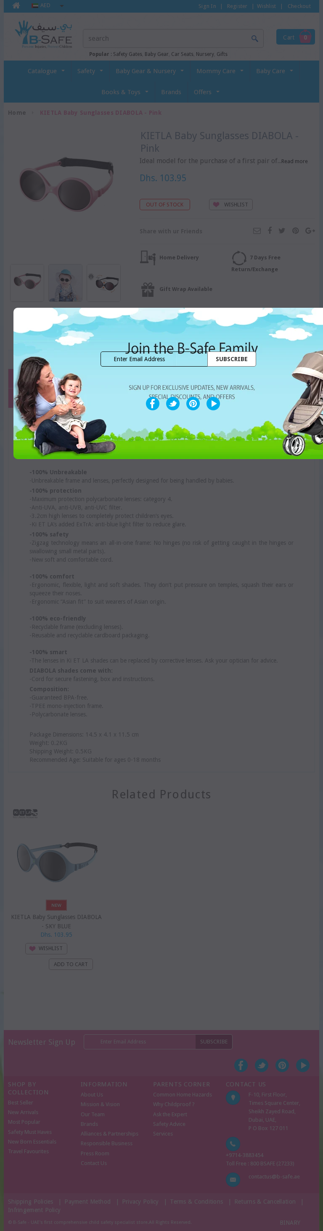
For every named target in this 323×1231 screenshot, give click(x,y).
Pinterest (193, 403)
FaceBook (153, 403)
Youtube (213, 403)
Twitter (173, 403)
